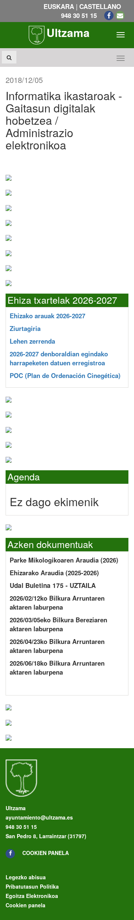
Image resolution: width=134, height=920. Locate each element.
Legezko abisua (26, 877)
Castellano (100, 6)
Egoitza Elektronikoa (32, 895)
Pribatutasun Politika (32, 886)
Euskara (59, 6)
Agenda (23, 476)
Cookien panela (45, 853)
